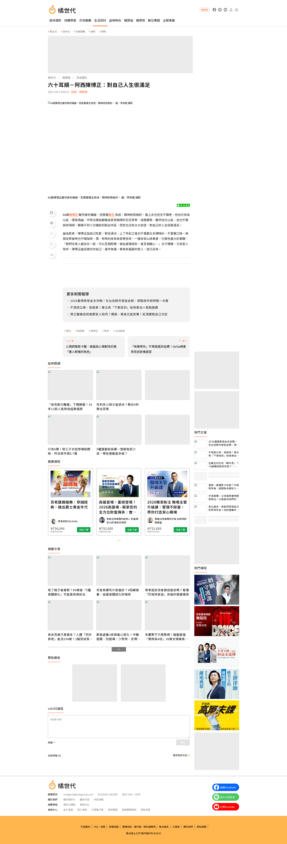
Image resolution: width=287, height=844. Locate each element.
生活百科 (100, 20)
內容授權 (98, 799)
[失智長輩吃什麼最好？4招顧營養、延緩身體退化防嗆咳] (118, 571)
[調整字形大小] (51, 254)
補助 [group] (93, 31)
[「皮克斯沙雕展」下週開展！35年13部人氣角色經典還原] (70, 385)
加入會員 (68, 809)
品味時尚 (115, 20)
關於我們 (188, 826)
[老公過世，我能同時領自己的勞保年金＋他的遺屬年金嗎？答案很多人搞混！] (200, 509)
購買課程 (204, 9)
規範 (50, 742)
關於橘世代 (69, 799)
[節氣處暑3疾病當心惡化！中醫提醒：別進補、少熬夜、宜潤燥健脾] (118, 615)
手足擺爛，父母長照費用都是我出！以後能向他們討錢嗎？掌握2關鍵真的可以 (224, 497)
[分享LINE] (51, 223)
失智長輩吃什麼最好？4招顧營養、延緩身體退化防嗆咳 (117, 592)
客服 (102, 826)
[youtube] (225, 10)
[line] (220, 10)
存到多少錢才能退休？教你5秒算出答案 (117, 406)
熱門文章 (200, 432)
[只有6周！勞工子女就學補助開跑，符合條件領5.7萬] (70, 430)
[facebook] (214, 10)
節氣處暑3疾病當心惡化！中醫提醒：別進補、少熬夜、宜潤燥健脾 (118, 636)
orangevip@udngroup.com (78, 794)
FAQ (96, 826)
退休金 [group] (66, 31)
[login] (231, 10)
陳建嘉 (80, 331)
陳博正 (94, 331)
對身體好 (82, 77)
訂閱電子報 (97, 809)
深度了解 (83, 530)
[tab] (117, 540)
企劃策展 (169, 20)
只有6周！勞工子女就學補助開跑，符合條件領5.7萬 (69, 451)
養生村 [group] (53, 31)
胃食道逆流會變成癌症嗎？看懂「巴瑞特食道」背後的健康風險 (167, 592)
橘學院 (140, 20)
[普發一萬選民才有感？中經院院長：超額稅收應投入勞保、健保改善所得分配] (200, 487)
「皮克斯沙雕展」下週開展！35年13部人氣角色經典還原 (70, 406)
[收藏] (51, 244)
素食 (106, 331)
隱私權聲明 (149, 826)
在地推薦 (85, 20)
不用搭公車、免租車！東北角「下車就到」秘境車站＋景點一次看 (224, 454)
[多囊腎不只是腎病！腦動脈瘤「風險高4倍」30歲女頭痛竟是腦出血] (167, 615)
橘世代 (52, 77)
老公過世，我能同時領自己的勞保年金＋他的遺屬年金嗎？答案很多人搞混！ (224, 508)
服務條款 (127, 826)
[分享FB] (51, 212)
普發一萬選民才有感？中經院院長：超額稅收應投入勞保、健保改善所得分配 (224, 486)
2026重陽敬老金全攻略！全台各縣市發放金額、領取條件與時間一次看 (224, 443)
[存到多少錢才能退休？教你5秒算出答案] (118, 385)
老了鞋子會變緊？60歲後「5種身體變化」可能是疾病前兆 (69, 592)
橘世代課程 (69, 804)
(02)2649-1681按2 (108, 794)
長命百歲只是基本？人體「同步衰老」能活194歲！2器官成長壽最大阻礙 (70, 636)
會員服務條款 (129, 809)
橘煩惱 (128, 20)
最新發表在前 (180, 755)
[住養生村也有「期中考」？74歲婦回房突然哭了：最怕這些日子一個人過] (200, 465)
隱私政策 (145, 809)
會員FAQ (84, 804)
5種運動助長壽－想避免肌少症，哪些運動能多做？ (116, 451)
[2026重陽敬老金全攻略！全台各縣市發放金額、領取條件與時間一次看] (200, 444)
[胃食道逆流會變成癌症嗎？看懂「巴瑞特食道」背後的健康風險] (167, 571)
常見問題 (112, 809)
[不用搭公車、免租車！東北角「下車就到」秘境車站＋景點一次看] (200, 455)
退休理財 (55, 20)
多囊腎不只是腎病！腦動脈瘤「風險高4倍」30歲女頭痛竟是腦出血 (166, 636)
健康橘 (66, 77)
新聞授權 (114, 826)
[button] (236, 10)
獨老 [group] (103, 31)
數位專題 (154, 20)
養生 (68, 331)
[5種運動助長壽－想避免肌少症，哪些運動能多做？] (118, 430)
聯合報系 (164, 826)
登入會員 (82, 809)
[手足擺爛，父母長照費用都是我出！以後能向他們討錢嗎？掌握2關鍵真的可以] (200, 498)
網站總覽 (201, 826)
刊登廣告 (85, 826)
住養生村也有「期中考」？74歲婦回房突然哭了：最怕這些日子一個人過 (224, 464)
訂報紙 (176, 826)
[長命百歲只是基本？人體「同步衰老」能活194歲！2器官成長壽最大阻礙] (70, 615)
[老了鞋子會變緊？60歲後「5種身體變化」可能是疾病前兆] (70, 571)
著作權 (137, 826)
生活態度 (120, 331)
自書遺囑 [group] (80, 31)
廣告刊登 (84, 799)
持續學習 (70, 20)
